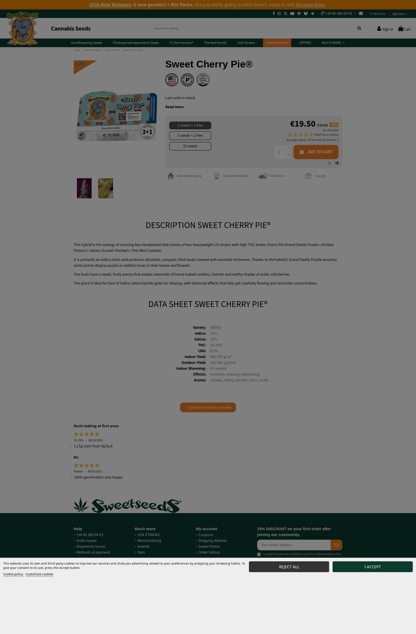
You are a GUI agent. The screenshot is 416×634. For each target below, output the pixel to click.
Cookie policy (13, 574)
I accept (372, 566)
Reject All (289, 566)
